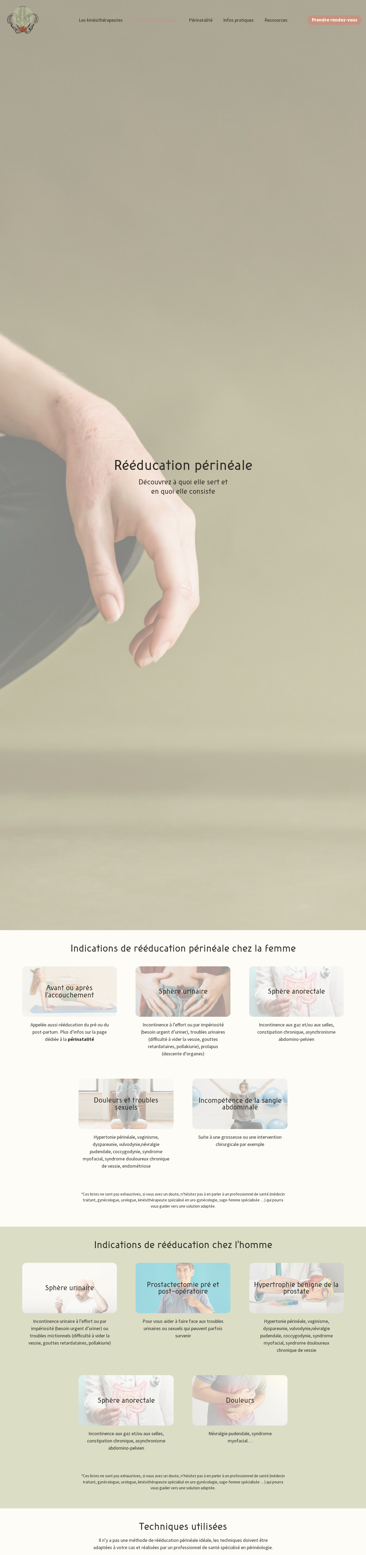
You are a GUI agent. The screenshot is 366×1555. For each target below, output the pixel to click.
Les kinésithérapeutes (101, 20)
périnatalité (81, 1039)
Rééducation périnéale (155, 20)
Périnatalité (200, 20)
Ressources (275, 20)
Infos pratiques (238, 20)
